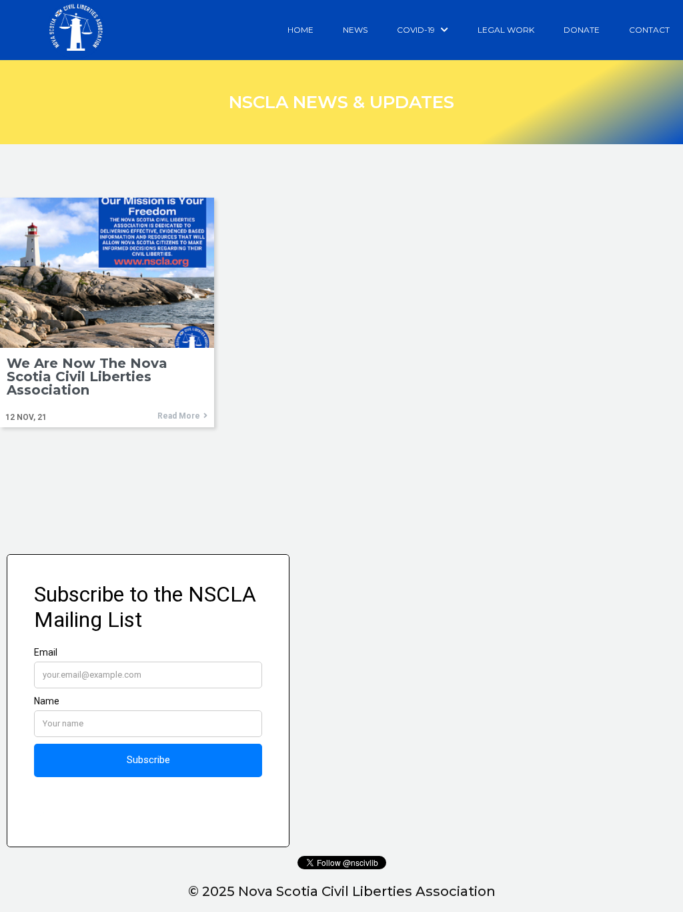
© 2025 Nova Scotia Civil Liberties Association (342, 891)
